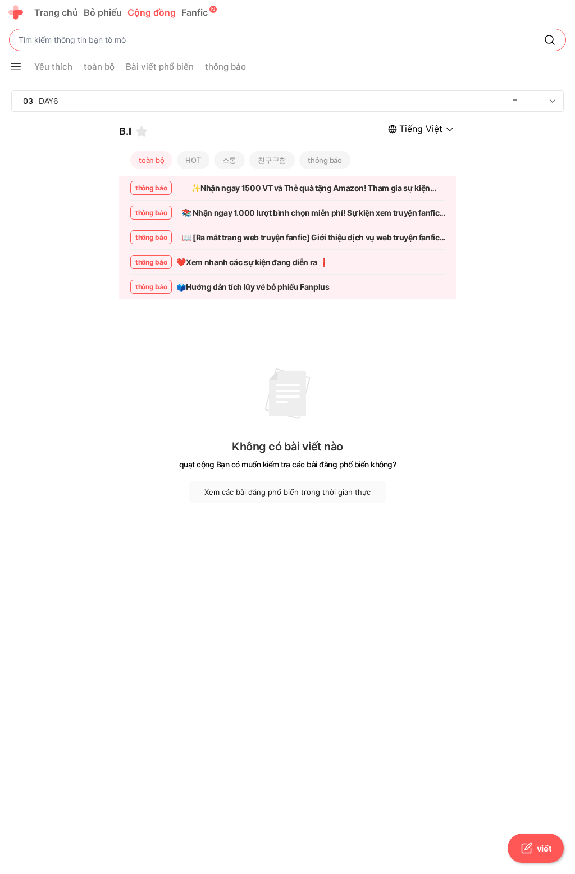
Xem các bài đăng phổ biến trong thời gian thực (287, 492)
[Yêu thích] (141, 131)
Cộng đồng (151, 12)
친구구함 (272, 160)
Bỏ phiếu (103, 12)
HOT (192, 160)
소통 (229, 160)
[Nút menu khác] (15, 67)
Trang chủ (56, 12)
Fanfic (194, 12)
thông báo (325, 160)
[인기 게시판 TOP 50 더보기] (552, 101)
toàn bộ (151, 160)
